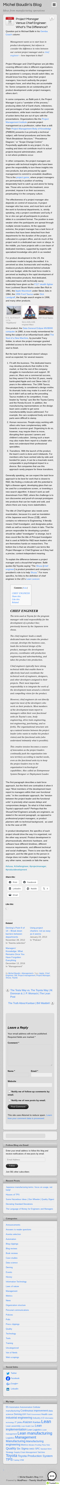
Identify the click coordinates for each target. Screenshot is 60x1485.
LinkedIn (14, 1389)
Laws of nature (12, 1286)
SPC (37, 1448)
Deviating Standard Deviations (19, 1204)
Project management (26, 975)
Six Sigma (22, 1448)
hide (25, 588)
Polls (8, 1319)
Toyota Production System (35, 1456)
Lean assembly (13, 1426)
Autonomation (26, 1407)
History (9, 1277)
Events (9, 1272)
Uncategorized (12, 1348)
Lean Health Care (27, 1426)
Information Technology (16, 1282)
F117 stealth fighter (43, 284)
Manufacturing (15, 1441)
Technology (11, 1333)
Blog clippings (12, 1244)
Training (9, 1343)
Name (11, 1071)
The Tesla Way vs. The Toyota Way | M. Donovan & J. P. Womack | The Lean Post (31, 993)
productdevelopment (17, 869)
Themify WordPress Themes (42, 1480)
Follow (12, 1166)
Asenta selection (13, 1234)
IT (16, 1422)
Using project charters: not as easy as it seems (40, 931)
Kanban (37, 1422)
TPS (9, 1459)
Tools (8, 1338)
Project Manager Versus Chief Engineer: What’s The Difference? (32, 22)
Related (15, 602)
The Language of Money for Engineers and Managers (29, 1209)
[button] (52, 1476)
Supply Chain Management (25, 1452)
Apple (41, 973)
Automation (11, 1239)
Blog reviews (11, 1248)
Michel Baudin (14, 973)
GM (15, 975)
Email (34, 1071)
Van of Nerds (11, 1352)
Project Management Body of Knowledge (31, 128)
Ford (29, 1414)
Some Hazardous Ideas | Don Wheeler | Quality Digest (30, 1199)
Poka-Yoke (46, 1445)
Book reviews (12, 1253)
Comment (13, 1043)
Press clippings (13, 1324)
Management (27, 973)
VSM (22, 1460)
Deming (9, 1267)
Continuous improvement (34, 1410)
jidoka (19, 1422)
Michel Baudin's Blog (29, 1477)
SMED (31, 1449)
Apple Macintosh (23, 291)
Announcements (13, 1225)
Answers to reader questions (18, 1229)
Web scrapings (12, 1357)
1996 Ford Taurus (24, 294)
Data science (12, 1263)
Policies (9, 1315)
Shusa (39, 566)
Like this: (16, 599)
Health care (46, 1414)
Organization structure (16, 1305)
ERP (24, 1414)
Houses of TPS (13, 1194)
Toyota (15, 978)
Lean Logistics (34, 1429)
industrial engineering (19, 1417)
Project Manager (43, 975)
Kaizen (27, 1422)
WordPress (22, 1480)
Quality (9, 1329)
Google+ (14, 1383)
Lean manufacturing (35, 1433)
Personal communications (17, 1310)
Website (12, 1081)
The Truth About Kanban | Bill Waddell (29, 1003)
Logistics (10, 1438)
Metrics (9, 1296)
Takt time (41, 1452)
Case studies (12, 1258)
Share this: (16, 596)
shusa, (10, 866)
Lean (46, 1421)
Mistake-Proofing (35, 1445)
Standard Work (46, 1449)
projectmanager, (39, 866)
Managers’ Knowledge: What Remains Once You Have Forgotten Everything (15, 954)
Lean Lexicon (32, 579)
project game (22, 177)
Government (36, 1414)
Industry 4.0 (38, 1418)
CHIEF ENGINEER (21, 593)
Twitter (13, 1373)
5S (7, 1407)
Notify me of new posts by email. (28, 1100)
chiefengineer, (22, 866)
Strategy (9, 1452)
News (8, 1300)
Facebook (15, 1378)
